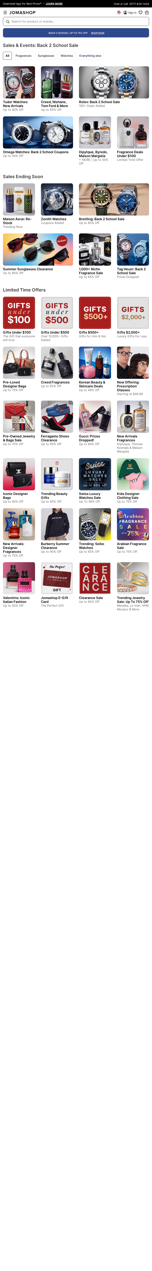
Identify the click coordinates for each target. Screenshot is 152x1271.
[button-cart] (147, 12)
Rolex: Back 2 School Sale (99, 102)
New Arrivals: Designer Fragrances (13, 548)
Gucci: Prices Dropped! (89, 438)
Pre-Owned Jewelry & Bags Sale (19, 438)
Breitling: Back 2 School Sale (102, 219)
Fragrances (24, 56)
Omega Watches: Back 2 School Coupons (36, 152)
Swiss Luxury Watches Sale (90, 496)
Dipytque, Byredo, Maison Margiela (93, 154)
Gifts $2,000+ (128, 332)
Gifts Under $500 (55, 332)
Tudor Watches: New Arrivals (15, 104)
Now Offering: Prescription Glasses (128, 386)
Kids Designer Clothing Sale (128, 496)
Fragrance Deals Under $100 (130, 154)
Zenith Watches (53, 219)
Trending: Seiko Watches (91, 546)
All (7, 56)
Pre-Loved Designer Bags (14, 384)
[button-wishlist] (140, 12)
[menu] (5, 12)
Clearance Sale (91, 598)
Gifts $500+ (89, 332)
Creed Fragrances (55, 382)
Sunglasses (46, 56)
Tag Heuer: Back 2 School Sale (131, 271)
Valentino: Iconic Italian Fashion (16, 600)
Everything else (90, 56)
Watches (67, 56)
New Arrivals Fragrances (127, 438)
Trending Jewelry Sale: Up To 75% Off (132, 600)
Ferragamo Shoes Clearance (55, 438)
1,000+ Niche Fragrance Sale (91, 271)
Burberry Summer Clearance (55, 546)
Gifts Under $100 (17, 332)
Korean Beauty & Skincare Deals (92, 384)
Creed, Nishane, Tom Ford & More (54, 104)
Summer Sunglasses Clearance (28, 269)
